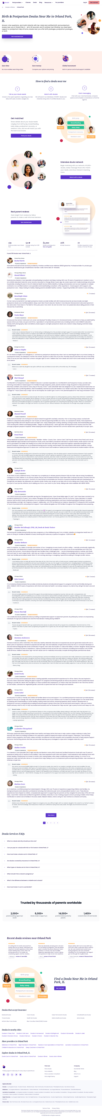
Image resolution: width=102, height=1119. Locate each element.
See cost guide (47, 247)
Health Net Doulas (32, 1018)
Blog (40, 2)
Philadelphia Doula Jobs (61, 1102)
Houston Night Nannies (57, 1097)
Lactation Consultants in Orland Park (76, 1045)
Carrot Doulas (31, 1015)
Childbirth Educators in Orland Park (13, 1047)
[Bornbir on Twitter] (16, 1074)
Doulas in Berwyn (25, 1036)
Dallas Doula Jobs (50, 1102)
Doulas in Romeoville (67, 1033)
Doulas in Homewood (37, 1033)
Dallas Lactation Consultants (32, 1094)
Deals (35, 2)
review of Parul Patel (50, 956)
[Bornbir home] (6, 2)
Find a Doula (48, 1069)
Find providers (16, 2)
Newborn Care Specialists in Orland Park (50, 1045)
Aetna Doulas (80, 1018)
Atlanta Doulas (30, 1087)
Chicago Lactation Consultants (75, 1092)
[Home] (2, 7)
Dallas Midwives (24, 1089)
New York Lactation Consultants (59, 1092)
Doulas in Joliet (80, 1033)
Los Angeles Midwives (14, 1089)
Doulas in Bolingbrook (52, 1033)
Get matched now (17, 36)
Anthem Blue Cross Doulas (9, 1021)
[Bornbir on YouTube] (20, 1074)
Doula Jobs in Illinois (55, 1056)
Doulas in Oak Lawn (23, 1033)
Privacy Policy (56, 1108)
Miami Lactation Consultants (16, 1094)
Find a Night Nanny (50, 1076)
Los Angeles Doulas (12, 1087)
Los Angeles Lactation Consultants (25, 1092)
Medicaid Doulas (6, 1015)
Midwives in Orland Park (9, 1045)
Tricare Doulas (6, 1018)
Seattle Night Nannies (80, 1097)
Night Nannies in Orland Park (27, 1045)
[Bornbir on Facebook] (4, 1074)
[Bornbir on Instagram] (8, 1074)
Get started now (26, 222)
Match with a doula (76, 177)
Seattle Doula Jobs (73, 1102)
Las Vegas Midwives (55, 1089)
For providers (59, 2)
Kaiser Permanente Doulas (59, 1015)
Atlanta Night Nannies (68, 1097)
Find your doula (26, 136)
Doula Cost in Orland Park (10, 1056)
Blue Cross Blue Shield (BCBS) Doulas (37, 1021)
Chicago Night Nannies (44, 1097)
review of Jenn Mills (21, 956)
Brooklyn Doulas (48, 1087)
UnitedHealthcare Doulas (84, 1015)
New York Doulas (39, 1087)
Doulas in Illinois (10, 7)
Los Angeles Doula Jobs (38, 1102)
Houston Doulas (22, 1087)
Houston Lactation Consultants (42, 1092)
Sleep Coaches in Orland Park (35, 1047)
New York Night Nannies (32, 1097)
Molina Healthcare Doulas (59, 1018)
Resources (48, 2)
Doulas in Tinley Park (8, 1033)
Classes (28, 2)
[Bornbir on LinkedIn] (12, 1074)
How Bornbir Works (79, 1069)
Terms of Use (46, 1108)
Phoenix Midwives (65, 1089)
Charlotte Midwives (76, 1089)
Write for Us (77, 1074)
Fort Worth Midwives (44, 1089)
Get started (94, 2)
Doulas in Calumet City (51, 1036)
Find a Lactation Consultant (52, 1074)
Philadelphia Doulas (58, 1087)
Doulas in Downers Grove (10, 1036)
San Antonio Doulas (69, 1087)
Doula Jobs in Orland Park (28, 1056)
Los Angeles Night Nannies (18, 1097)
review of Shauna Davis (86, 956)
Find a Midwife (48, 1071)
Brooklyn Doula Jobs (26, 1102)
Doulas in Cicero (37, 1036)
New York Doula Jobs (15, 1102)
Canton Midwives (33, 1089)
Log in (85, 2)
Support (76, 1076)
